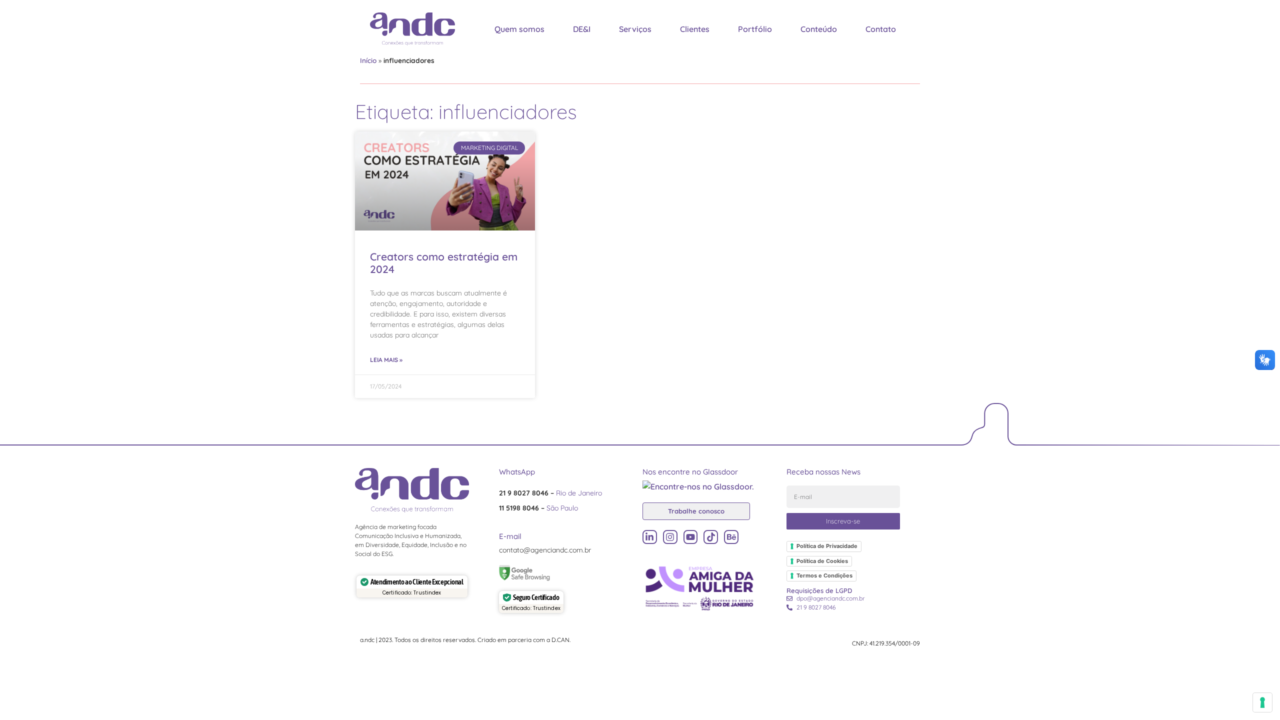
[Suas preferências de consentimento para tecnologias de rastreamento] (1262, 702)
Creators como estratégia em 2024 (444, 263)
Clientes (695, 29)
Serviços (635, 29)
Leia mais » (386, 360)
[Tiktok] (711, 537)
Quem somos (519, 29)
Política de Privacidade (827, 546)
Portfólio (755, 29)
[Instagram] (670, 537)
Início (368, 60)
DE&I (581, 29)
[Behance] (731, 537)
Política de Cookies (822, 561)
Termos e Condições (824, 575)
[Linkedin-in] (649, 537)
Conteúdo (818, 29)
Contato (881, 29)
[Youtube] (691, 537)
